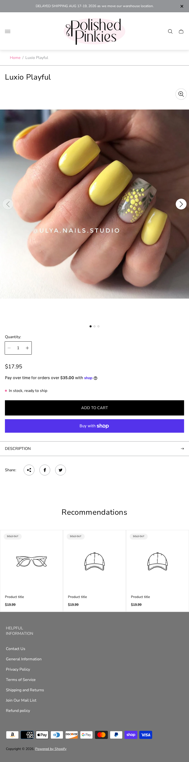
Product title (14, 597)
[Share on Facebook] (44, 470)
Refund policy (18, 710)
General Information (24, 659)
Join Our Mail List (21, 700)
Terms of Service (21, 679)
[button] (91, 326)
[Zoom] (181, 94)
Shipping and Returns (25, 690)
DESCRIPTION (18, 448)
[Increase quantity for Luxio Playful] (27, 348)
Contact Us (15, 648)
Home (15, 57)
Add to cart (94, 408)
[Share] (29, 470)
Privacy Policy (18, 669)
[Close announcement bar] (181, 6)
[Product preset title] (31, 561)
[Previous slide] (7, 204)
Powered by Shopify (50, 749)
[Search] (170, 31)
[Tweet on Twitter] (60, 470)
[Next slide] (181, 204)
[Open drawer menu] (7, 31)
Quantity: (13, 337)
